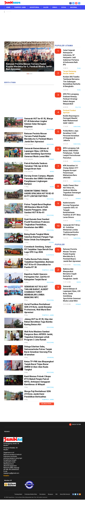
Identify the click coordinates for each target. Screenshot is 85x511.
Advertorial (34, 7)
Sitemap (77, 494)
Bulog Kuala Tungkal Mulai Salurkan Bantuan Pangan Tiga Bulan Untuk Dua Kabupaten (38, 237)
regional (77, 161)
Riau (79, 68)
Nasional (73, 7)
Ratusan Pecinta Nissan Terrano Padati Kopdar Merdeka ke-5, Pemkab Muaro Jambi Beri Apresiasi (29, 66)
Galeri (45, 7)
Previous (6, 56)
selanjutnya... (46, 404)
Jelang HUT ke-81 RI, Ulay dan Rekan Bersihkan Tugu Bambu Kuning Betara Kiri (38, 322)
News (52, 171)
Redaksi (6, 475)
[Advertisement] (42, 28)
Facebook (73, 494)
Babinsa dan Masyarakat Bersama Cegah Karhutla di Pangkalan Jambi (70, 274)
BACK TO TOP (76, 424)
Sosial (63, 7)
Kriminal (50, 357)
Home (8, 7)
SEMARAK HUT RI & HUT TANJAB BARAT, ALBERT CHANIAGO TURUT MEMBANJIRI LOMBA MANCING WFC (36, 292)
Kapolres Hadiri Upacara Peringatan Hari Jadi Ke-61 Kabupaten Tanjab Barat (37, 277)
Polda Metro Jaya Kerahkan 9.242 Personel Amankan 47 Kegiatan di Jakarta (71, 136)
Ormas (54, 7)
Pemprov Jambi (20, 7)
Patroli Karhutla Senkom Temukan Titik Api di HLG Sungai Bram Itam (36, 166)
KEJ (57, 494)
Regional (50, 129)
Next (52, 56)
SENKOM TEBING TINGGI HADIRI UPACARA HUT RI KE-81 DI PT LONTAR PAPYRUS (39, 193)
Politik (78, 107)
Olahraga (50, 255)
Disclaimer (42, 494)
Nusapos (50, 494)
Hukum (8, 12)
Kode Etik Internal (65, 494)
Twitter (75, 494)
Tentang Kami (18, 494)
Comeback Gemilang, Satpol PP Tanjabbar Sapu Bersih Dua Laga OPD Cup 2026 (38, 249)
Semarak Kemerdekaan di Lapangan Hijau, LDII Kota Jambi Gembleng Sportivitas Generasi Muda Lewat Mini (72, 293)
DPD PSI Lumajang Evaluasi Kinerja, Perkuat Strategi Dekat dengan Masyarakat (71, 99)
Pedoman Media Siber (31, 494)
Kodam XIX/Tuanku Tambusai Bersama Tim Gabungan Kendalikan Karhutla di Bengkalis (71, 81)
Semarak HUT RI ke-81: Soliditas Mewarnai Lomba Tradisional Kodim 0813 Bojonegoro (71, 230)
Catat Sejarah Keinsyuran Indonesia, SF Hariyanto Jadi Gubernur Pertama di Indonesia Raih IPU (71, 57)
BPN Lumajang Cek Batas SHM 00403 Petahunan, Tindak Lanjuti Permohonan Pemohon (71, 153)
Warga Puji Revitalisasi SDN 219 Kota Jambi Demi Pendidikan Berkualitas (37, 394)
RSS (80, 494)
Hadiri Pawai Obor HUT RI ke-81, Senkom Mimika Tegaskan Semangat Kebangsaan (72, 190)
